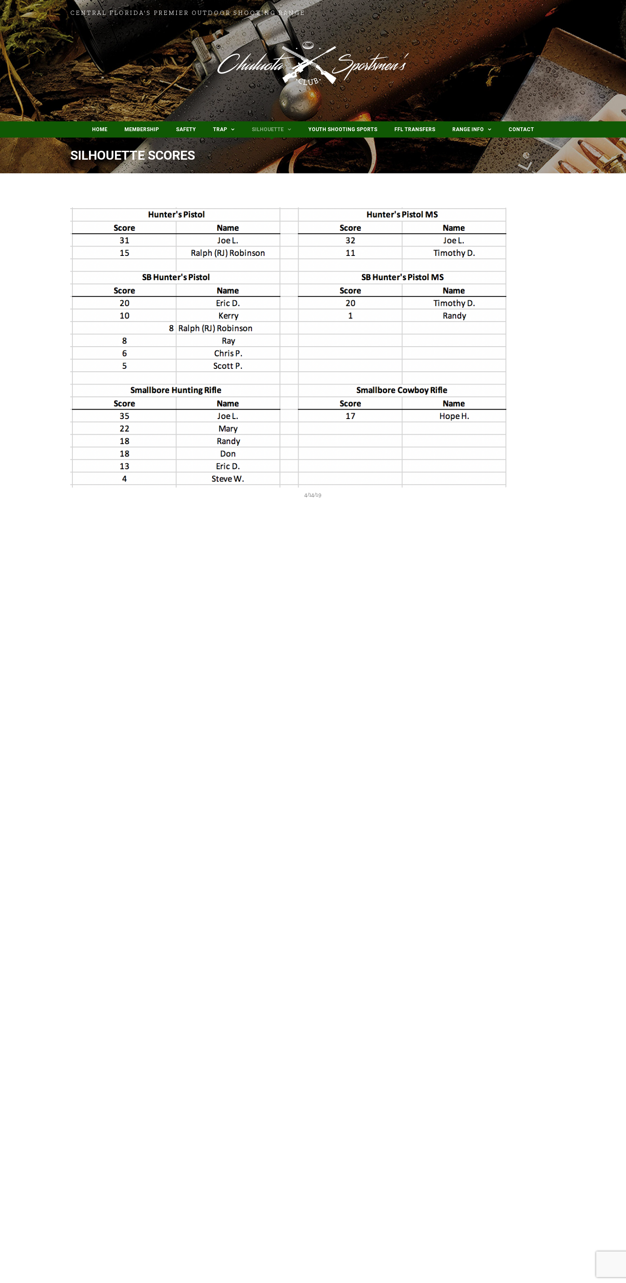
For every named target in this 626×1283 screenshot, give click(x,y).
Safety (186, 129)
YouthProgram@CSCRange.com (500, 887)
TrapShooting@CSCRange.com (488, 866)
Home (99, 129)
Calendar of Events (105, 690)
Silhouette (268, 129)
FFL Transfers (414, 129)
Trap (220, 129)
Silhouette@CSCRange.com (507, 897)
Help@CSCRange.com (492, 846)
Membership (141, 129)
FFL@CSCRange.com (480, 877)
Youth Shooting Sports (342, 129)
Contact (521, 129)
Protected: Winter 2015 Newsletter (414, 692)
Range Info (468, 129)
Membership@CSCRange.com (489, 856)
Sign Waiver (97, 746)
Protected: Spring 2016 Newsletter (414, 648)
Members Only (384, 616)
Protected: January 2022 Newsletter (416, 604)
